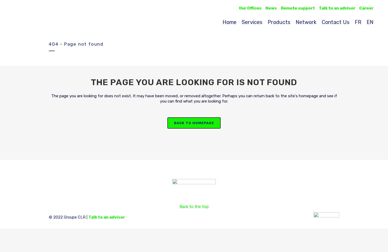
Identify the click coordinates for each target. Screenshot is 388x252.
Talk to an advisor (106, 217)
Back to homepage (194, 123)
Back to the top (194, 206)
